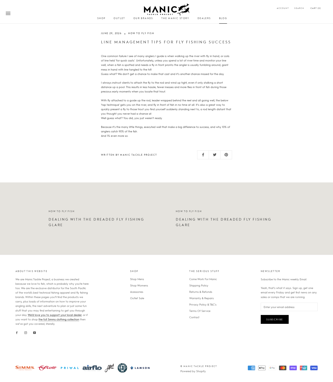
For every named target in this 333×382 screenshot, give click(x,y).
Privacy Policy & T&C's (202, 304)
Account (283, 8)
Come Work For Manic (203, 279)
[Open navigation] (8, 13)
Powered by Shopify (193, 371)
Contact (194, 317)
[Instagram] (25, 332)
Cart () (315, 8)
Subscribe (274, 319)
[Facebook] (16, 332)
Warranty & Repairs (201, 298)
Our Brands (143, 18)
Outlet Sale (137, 298)
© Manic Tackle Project (198, 366)
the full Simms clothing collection (59, 319)
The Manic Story (175, 18)
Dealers (204, 18)
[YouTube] (34, 332)
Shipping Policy (198, 285)
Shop (101, 18)
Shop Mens (137, 279)
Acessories (136, 291)
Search (299, 8)
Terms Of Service (199, 310)
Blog (223, 18)
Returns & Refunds (200, 291)
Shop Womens (139, 285)
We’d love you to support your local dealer (55, 315)
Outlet (119, 18)
